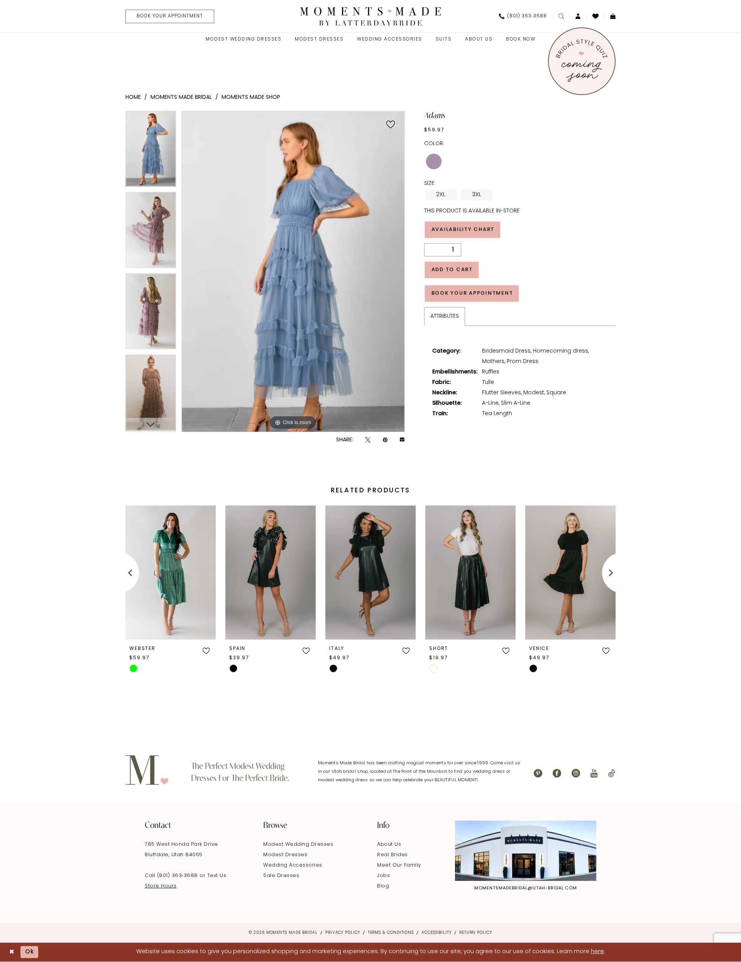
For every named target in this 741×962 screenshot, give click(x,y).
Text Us (217, 875)
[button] (578, 16)
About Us (389, 844)
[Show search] (561, 16)
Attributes (444, 316)
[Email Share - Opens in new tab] (402, 440)
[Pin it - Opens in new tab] (385, 440)
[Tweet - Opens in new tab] (368, 440)
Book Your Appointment (472, 293)
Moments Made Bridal (181, 97)
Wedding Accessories (292, 865)
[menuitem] (167, 16)
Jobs (383, 875)
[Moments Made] (370, 16)
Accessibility (436, 933)
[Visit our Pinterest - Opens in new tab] (538, 773)
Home (133, 97)
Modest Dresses (285, 854)
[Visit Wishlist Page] (595, 16)
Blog (383, 886)
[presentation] (170, 573)
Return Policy (475, 933)
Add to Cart (452, 269)
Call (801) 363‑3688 (172, 875)
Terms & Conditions (391, 933)
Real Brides (392, 854)
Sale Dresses (281, 875)
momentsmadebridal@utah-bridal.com (525, 888)
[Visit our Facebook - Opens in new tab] (557, 773)
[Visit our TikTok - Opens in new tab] (612, 773)
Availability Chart (463, 229)
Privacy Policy (342, 933)
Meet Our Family (399, 865)
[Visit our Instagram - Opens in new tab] (575, 773)
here (597, 952)
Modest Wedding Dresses (298, 844)
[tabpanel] (150, 151)
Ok (29, 952)
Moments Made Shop (251, 97)
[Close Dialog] (12, 952)
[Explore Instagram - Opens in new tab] (525, 851)
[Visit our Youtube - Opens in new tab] (594, 773)
